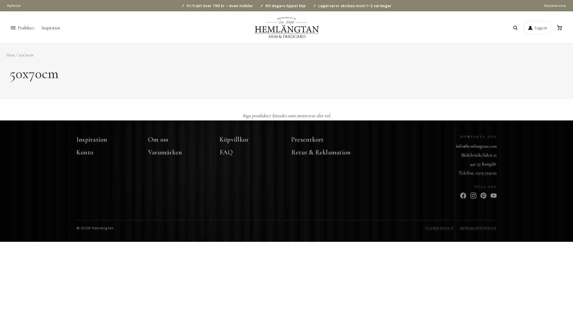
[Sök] (515, 27)
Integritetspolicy (478, 228)
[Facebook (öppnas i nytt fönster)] (463, 196)
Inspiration (50, 27)
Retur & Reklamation (321, 152)
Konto (84, 152)
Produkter (26, 27)
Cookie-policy (439, 228)
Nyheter (14, 5)
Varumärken (165, 152)
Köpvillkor (234, 139)
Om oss (158, 139)
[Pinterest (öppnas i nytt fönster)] (483, 196)
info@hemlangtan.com (476, 146)
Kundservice (555, 5)
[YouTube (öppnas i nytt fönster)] (494, 196)
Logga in (541, 27)
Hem (10, 55)
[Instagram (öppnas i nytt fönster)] (473, 196)
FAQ (226, 152)
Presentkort (307, 139)
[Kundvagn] (559, 27)
